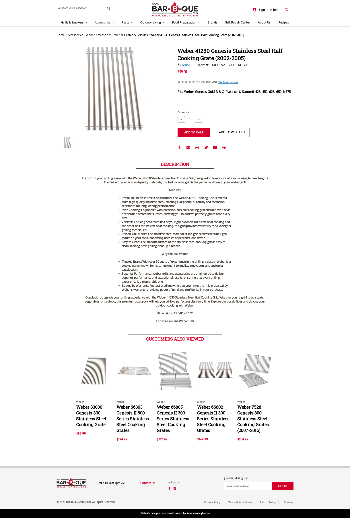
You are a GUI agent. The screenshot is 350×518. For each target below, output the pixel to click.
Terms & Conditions (240, 502)
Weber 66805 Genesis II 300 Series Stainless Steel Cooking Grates (173, 418)
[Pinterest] (224, 147)
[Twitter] (206, 147)
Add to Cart (135, 374)
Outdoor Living (150, 22)
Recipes (284, 22)
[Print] (197, 147)
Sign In (263, 10)
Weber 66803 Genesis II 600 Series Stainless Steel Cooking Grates (132, 418)
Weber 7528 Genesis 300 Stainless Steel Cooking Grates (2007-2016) (253, 418)
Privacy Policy (212, 502)
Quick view (93, 367)
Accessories (103, 22)
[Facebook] (179, 147)
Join (275, 10)
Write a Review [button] (228, 82)
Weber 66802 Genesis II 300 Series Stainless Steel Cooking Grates (213, 418)
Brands (212, 22)
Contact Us (147, 483)
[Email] (188, 147)
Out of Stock (94, 374)
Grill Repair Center (237, 22)
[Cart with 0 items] (288, 9)
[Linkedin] (215, 147)
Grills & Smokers (72, 22)
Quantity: (184, 112)
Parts (125, 22)
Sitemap (288, 502)
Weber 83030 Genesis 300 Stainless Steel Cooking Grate (91, 415)
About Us (264, 22)
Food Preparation (184, 22)
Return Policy (268, 502)
